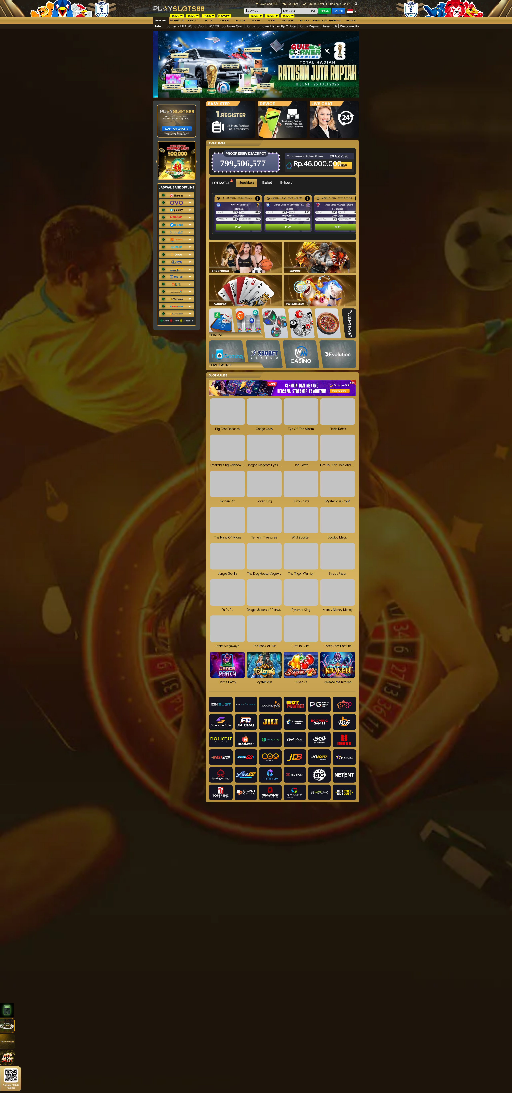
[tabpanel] (285, 213)
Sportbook (177, 20)
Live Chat (292, 3)
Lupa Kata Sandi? (340, 3)
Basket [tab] (267, 183)
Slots (208, 20)
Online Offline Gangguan (178, 320)
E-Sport (193, 20)
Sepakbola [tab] (246, 183)
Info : (159, 26)
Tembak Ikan (319, 20)
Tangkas (303, 20)
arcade (240, 20)
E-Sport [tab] (286, 183)
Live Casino (288, 20)
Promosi (351, 20)
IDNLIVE (224, 20)
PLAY (238, 227)
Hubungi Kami (315, 3)
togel (272, 20)
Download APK (268, 3)
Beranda (160, 20)
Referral (335, 20)
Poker (256, 20)
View (343, 162)
